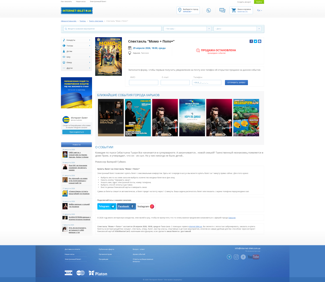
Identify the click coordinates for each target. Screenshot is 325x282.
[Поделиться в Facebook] (251, 41)
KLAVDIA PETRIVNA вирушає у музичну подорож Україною (80, 218)
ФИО (132, 77)
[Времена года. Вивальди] (111, 117)
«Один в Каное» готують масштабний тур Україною (79, 192)
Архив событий (139, 254)
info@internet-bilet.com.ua (247, 248)
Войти (259, 2)
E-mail (165, 77)
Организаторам (105, 254)
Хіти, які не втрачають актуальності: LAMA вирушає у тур (77, 230)
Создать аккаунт (244, 2)
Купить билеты (109, 132)
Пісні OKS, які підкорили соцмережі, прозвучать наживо (78, 167)
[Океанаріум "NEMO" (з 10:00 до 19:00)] (246, 117)
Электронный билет (98, 1)
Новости (76, 144)
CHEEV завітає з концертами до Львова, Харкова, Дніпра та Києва (78, 154)
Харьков (231, 217)
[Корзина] (234, 10)
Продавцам (103, 259)
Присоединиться (76, 132)
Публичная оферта (106, 249)
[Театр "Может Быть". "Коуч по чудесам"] (192, 117)
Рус (258, 10)
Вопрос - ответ (139, 249)
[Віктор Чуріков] (138, 117)
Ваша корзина (244, 9)
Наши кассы (81, 1)
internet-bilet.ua (195, 226)
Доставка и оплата (72, 249)
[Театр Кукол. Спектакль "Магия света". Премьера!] (165, 117)
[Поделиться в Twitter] (255, 41)
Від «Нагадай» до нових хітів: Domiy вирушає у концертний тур (78, 180)
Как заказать (66, 1)
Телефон (197, 77)
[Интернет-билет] (77, 10)
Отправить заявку (236, 83)
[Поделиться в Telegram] (259, 41)
